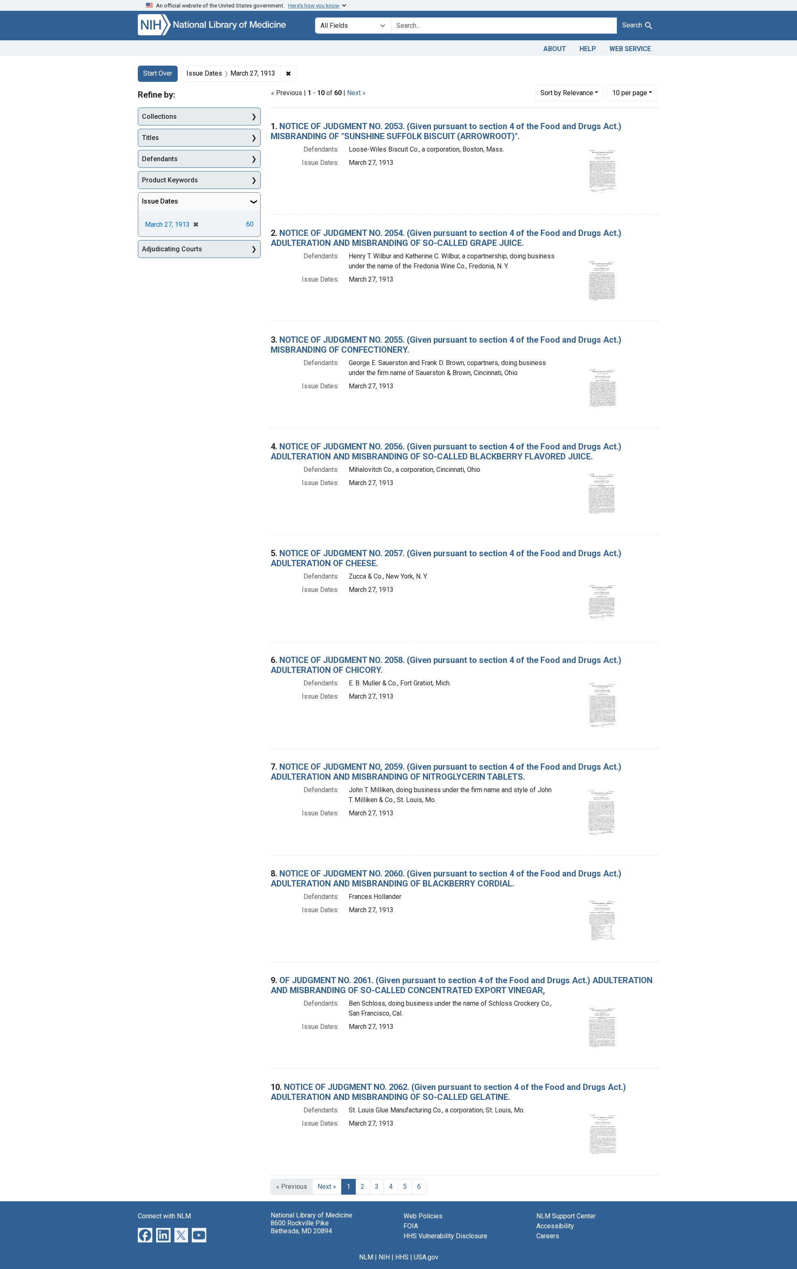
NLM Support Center (566, 1216)
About (554, 49)
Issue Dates (160, 201)
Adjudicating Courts (172, 249)
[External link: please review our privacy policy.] (145, 1234)
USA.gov (426, 1257)
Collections (159, 116)
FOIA (410, 1226)
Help (587, 49)
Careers (547, 1236)
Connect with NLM (164, 1216)
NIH (384, 1257)
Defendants (160, 159)
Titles (150, 138)
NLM (366, 1257)
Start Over (157, 73)
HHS (401, 1257)
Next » (356, 93)
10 (629, 92)
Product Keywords (170, 180)
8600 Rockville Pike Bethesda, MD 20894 (301, 1227)
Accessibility (555, 1226)
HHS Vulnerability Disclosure (445, 1236)
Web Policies (423, 1216)
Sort (566, 93)
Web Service (630, 49)
